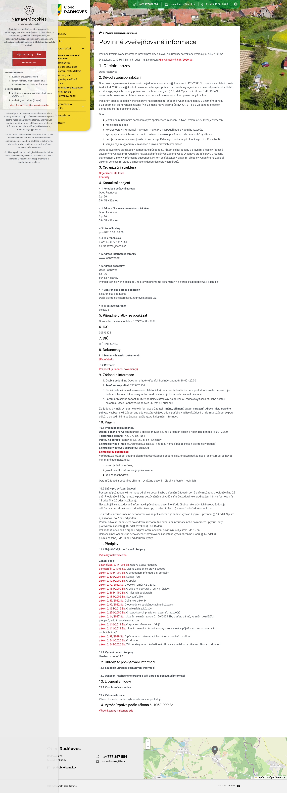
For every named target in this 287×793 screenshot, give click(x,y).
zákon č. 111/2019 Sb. (112, 628)
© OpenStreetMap (276, 777)
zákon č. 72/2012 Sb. (111, 584)
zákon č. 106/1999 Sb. (112, 572)
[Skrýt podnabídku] (83, 48)
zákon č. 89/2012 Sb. (111, 600)
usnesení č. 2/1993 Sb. (112, 568)
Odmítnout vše (29, 62)
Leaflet (261, 777)
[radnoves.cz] (101, 32)
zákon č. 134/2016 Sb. (112, 608)
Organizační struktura (111, 173)
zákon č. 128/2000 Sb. (112, 580)
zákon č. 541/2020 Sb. (112, 640)
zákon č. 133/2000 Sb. (112, 588)
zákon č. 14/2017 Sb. (111, 616)
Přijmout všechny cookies (29, 54)
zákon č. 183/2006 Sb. (112, 596)
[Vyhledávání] (235, 4)
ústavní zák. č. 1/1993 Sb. (114, 564)
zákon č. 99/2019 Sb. (111, 636)
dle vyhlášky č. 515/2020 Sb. (176, 59)
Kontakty (104, 177)
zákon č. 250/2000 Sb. (112, 612)
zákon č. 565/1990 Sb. (112, 592)
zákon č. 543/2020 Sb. (112, 644)
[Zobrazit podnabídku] (83, 106)
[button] (215, 750)
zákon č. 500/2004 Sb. (112, 576)
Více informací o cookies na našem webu (29, 105)
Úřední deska (106, 359)
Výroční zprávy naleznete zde (116, 710)
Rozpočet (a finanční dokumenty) (118, 369)
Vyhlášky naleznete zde (112, 555)
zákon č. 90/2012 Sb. (111, 604)
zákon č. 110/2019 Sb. (112, 624)
